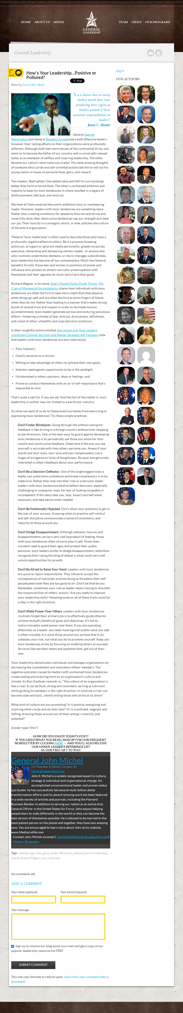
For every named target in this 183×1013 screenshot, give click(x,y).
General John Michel (33, 84)
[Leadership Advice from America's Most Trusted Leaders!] (91, 33)
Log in (120, 71)
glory (46, 853)
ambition (24, 853)
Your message (20, 910)
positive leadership (96, 853)
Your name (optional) (24, 892)
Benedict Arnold (57, 139)
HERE (59, 743)
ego (32, 853)
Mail (151, 53)
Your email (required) (73, 892)
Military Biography (26, 841)
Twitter (159, 53)
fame (38, 853)
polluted (79, 853)
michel (54, 853)
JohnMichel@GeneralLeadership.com (82, 837)
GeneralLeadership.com (47, 771)
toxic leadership (51, 858)
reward (15, 858)
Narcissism (66, 853)
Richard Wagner (30, 858)
